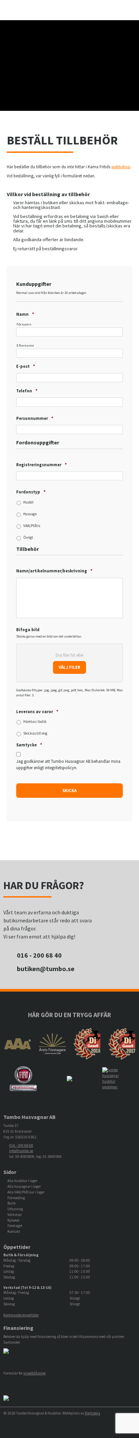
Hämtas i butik (35, 721)
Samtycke (29, 744)
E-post (25, 366)
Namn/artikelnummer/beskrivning (54, 570)
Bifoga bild (27, 629)
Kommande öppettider (21, 1315)
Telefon (26, 390)
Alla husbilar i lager (22, 1180)
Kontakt (13, 1231)
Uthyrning (15, 1209)
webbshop (120, 166)
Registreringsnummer (41, 464)
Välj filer (69, 667)
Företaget (14, 1225)
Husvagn (30, 514)
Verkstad (14, 1214)
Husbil (28, 502)
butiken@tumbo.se (46, 968)
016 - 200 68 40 (39, 955)
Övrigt (28, 537)
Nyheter (13, 1220)
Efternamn (25, 345)
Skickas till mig (35, 733)
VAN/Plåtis (31, 525)
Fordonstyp (31, 491)
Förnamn (24, 324)
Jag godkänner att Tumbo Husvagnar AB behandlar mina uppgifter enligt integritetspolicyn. (68, 764)
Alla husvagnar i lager (24, 1186)
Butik (11, 1203)
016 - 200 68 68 (21, 1145)
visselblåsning (34, 1373)
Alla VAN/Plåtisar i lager (26, 1192)
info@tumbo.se (21, 1150)
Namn (25, 314)
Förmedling (16, 1197)
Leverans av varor (37, 711)
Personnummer (34, 418)
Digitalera (92, 1413)
